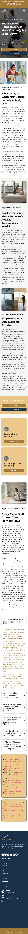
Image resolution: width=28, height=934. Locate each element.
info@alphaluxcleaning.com (13, 898)
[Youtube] (20, 4)
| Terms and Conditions (16, 930)
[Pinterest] (17, 4)
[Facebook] (8, 4)
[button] (24, 11)
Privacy (7, 930)
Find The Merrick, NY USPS (12, 762)
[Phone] (2, 891)
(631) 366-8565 (9, 892)
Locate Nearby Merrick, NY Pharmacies (12, 765)
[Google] (2, 855)
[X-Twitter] (14, 4)
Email (7, 896)
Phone (7, 891)
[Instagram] (11, 4)
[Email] (2, 896)
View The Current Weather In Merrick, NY (12, 769)
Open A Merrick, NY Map (11, 759)
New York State (14, 774)
